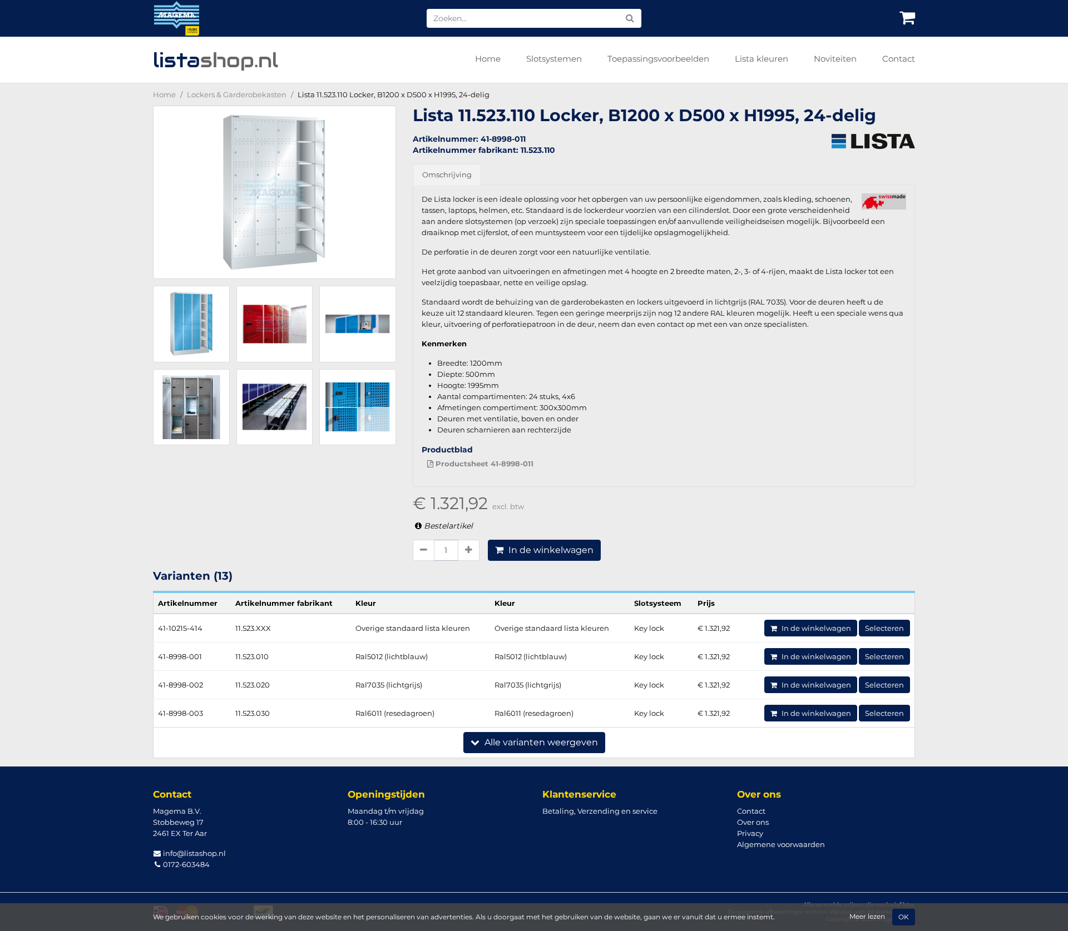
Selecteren (884, 628)
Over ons (753, 822)
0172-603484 (185, 864)
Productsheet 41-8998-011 (483, 463)
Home (488, 58)
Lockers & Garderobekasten (236, 94)
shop (215, 60)
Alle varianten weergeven (540, 742)
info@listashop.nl (193, 853)
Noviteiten (835, 58)
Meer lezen (867, 916)
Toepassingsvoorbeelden (658, 58)
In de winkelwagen (550, 550)
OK (903, 917)
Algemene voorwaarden (781, 844)
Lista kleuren (761, 58)
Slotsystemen (554, 58)
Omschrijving (447, 174)
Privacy (750, 833)
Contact (898, 58)
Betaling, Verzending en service (599, 810)
